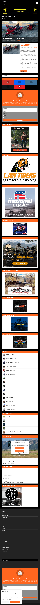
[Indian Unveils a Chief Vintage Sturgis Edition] (4, 432)
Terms (3, 526)
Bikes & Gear (11, 428)
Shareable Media (5, 515)
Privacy (3, 524)
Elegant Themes (10, 603)
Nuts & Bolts (4, 549)
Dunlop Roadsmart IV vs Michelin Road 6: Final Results (13, 482)
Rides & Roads (4, 553)
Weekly (5, 117)
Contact (3, 519)
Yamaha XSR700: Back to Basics (8, 463)
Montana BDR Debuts (7, 458)
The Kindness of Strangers (13, 39)
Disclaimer (4, 530)
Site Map (3, 521)
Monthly (5, 115)
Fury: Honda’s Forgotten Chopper (9, 461)
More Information (20, 448)
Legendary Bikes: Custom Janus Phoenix (13, 416)
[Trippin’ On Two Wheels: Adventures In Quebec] (4, 420)
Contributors (4, 517)
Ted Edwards (7, 40)
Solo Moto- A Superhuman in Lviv (10, 476)
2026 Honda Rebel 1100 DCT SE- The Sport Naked (15, 427)
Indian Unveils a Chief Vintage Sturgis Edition (14, 431)
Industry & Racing (5, 545)
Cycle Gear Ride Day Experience (9, 469)
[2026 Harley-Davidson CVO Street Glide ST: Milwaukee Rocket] (4, 424)
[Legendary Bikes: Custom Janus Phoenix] (4, 417)
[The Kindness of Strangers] (11, 49)
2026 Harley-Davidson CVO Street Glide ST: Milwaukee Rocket (15, 479)
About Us (3, 513)
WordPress (20, 603)
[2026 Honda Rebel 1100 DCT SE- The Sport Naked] (4, 428)
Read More (24, 71)
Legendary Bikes (12, 432)
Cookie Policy (4, 528)
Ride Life (15, 40)
